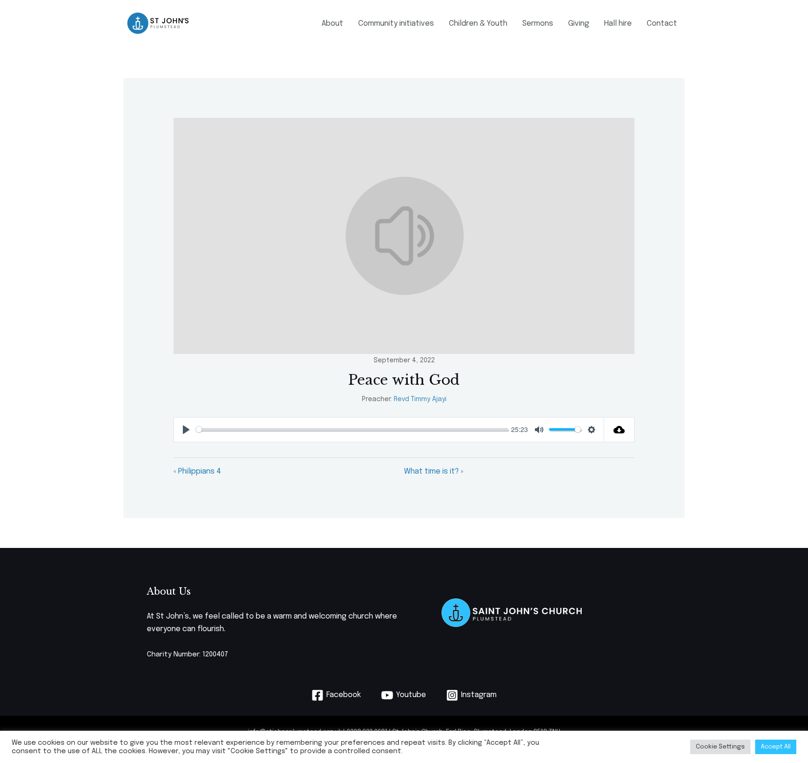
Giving (578, 24)
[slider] (352, 429)
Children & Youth (478, 24)
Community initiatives (396, 24)
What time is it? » (433, 471)
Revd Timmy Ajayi (420, 399)
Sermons (537, 24)
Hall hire (618, 24)
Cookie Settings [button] (720, 747)
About (332, 24)
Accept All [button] (776, 747)
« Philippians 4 (197, 471)
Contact (662, 24)
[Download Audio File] (619, 429)
